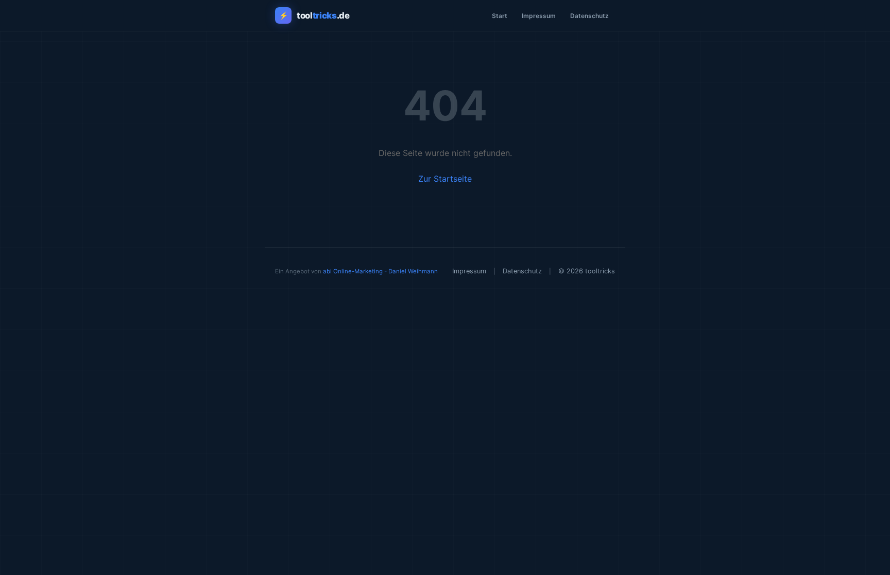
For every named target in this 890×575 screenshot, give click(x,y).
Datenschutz (589, 16)
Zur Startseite (445, 178)
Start (499, 16)
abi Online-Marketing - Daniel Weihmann (380, 271)
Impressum (539, 16)
